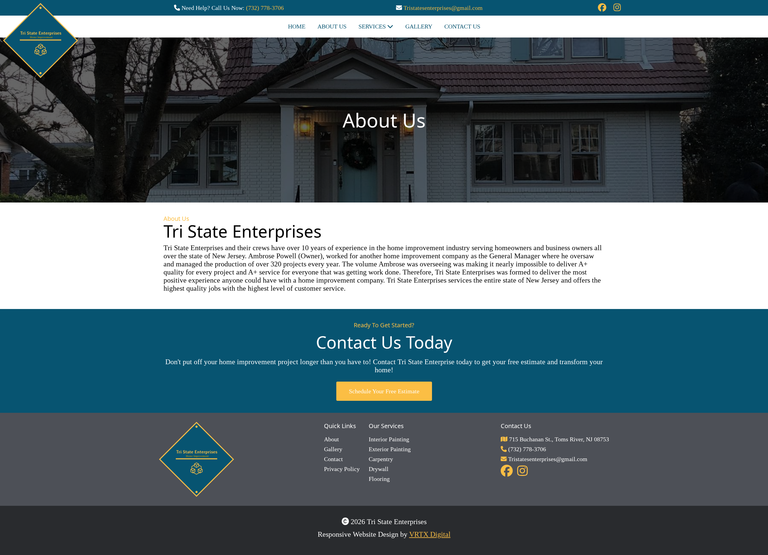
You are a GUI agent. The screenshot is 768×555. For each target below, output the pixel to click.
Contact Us (462, 26)
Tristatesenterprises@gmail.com (443, 7)
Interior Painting (389, 439)
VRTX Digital (430, 534)
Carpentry (381, 459)
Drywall (378, 469)
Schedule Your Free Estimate (384, 391)
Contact (333, 459)
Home (296, 26)
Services (372, 26)
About (331, 439)
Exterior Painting (390, 449)
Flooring (379, 479)
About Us (331, 26)
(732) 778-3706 (265, 7)
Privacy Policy (342, 469)
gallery (418, 26)
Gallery (333, 449)
